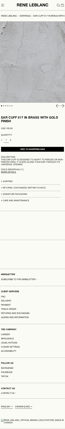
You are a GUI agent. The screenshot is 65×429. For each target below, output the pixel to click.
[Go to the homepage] (32, 5)
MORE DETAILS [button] (8, 172)
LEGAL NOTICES (9, 342)
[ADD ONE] (10, 140)
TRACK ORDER (8, 309)
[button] (58, 5)
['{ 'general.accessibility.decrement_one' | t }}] (2, 140)
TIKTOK (4, 376)
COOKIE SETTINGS (10, 346)
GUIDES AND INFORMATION (15, 317)
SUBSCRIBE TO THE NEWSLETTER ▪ (19, 279)
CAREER (5, 334)
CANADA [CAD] (22, 406)
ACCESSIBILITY (8, 351)
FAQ (3, 296)
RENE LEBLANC (9, 15)
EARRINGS (25, 15)
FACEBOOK (6, 372)
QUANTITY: (6, 135)
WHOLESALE (7, 338)
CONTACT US (7, 393)
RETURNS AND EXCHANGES (15, 313)
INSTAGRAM (7, 368)
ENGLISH (6, 406)
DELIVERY (6, 300)
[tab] (1, 105)
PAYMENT (6, 305)
